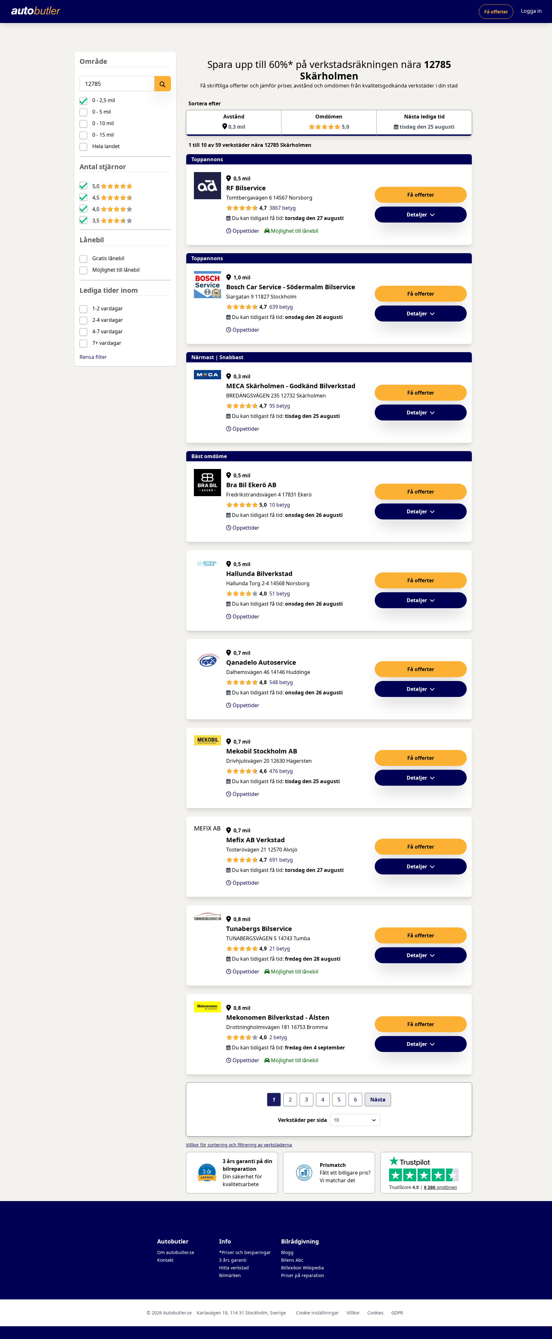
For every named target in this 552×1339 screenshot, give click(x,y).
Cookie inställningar (317, 1313)
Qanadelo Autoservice (261, 662)
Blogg (287, 1252)
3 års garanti (233, 1260)
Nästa (378, 1099)
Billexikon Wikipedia (302, 1268)
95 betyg (279, 405)
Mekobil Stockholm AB (261, 751)
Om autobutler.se (175, 1252)
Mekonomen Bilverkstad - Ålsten (277, 1017)
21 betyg (279, 948)
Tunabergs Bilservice (259, 928)
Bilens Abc (292, 1260)
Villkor (353, 1313)
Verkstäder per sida (302, 1119)
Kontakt (165, 1260)
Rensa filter (93, 356)
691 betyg (281, 859)
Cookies (375, 1313)
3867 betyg (282, 207)
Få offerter (496, 12)
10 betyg (279, 504)
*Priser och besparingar (245, 1252)
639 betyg (281, 306)
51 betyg (279, 593)
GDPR (397, 1313)
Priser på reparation (302, 1275)
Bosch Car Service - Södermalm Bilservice (290, 287)
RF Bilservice (246, 188)
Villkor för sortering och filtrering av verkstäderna (239, 1145)
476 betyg (281, 771)
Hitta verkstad (234, 1268)
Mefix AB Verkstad (255, 840)
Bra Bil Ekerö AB (251, 484)
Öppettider (245, 230)
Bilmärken (230, 1275)
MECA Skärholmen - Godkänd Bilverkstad (291, 386)
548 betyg (281, 682)
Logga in (531, 10)
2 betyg (278, 1037)
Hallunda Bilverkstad (259, 573)
